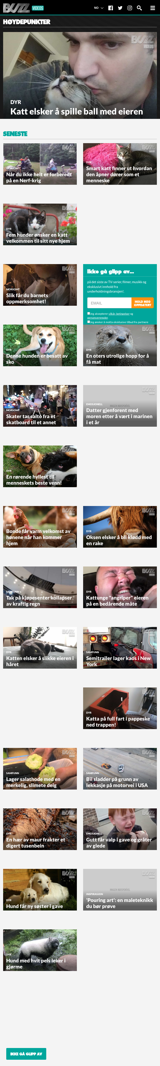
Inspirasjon (94, 894)
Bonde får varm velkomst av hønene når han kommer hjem (38, 537)
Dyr (15, 102)
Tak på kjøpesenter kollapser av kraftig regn (39, 601)
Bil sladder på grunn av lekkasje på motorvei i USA (117, 782)
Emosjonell (94, 404)
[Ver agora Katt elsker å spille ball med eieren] (80, 75)
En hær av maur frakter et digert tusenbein (35, 842)
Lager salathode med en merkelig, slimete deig (33, 782)
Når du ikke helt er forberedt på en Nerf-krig (39, 177)
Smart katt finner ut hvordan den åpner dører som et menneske (119, 174)
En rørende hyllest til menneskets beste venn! (34, 480)
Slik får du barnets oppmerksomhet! (27, 298)
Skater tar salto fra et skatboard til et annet (31, 419)
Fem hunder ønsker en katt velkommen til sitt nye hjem (38, 238)
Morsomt (13, 168)
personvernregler (97, 317)
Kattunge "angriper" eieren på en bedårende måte (117, 601)
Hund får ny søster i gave (34, 906)
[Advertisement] (114, 230)
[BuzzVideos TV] (23, 8)
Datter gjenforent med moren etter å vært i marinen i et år (119, 416)
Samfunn (12, 591)
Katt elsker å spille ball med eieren (76, 111)
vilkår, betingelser (119, 313)
